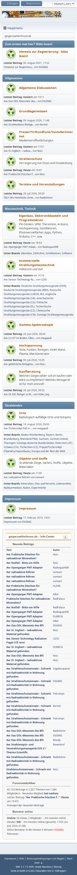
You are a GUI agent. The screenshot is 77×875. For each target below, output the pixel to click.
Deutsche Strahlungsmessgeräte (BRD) (26, 290)
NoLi (40, 151)
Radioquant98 (50, 247)
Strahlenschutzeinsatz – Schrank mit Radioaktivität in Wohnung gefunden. (28, 773)
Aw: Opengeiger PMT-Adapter (24, 567)
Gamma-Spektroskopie (36, 325)
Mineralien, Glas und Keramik (38, 483)
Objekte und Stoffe (33, 458)
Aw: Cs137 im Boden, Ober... (20, 338)
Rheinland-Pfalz (29, 439)
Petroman (58, 693)
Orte (22, 413)
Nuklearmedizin (13, 487)
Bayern (50, 434)
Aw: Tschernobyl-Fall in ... (18, 428)
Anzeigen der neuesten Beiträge (25, 805)
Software (67, 253)
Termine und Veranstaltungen (42, 184)
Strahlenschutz (30, 159)
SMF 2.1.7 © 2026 (25, 867)
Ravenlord (58, 744)
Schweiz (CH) (11, 447)
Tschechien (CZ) (29, 447)
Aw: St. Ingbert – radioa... (18, 151)
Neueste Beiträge (23, 544)
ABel (55, 594)
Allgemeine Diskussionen (38, 88)
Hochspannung (30, 345)
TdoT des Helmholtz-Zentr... (19, 197)
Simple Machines (43, 867)
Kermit (43, 124)
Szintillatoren (53, 253)
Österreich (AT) (63, 443)
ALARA (57, 586)
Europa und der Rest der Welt (48, 451)
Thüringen (9, 443)
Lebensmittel (63, 483)
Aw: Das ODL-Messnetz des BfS (25, 625)
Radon (26, 487)
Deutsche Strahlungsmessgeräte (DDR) (43, 286)
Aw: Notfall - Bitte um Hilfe (22, 563)
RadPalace (59, 599)
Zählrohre (38, 253)
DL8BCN (58, 616)
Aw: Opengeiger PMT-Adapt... (20, 247)
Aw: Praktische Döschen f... (19, 174)
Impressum (27, 508)
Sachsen (44, 439)
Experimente (38, 487)
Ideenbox (26, 253)
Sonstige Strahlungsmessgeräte (55, 314)
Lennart (39, 477)
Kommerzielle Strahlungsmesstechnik (37, 262)
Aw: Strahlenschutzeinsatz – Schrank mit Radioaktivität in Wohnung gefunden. (28, 672)
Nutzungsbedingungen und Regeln (45, 858)
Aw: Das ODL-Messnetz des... (20, 101)
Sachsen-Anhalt (59, 439)
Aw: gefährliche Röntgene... (19, 364)
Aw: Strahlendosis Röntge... (19, 124)
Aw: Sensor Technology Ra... (19, 279)
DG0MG (43, 67)
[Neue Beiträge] (11, 54)
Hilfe (21, 858)
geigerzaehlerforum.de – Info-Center (31, 536)
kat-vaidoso (51, 793)
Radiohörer (46, 197)
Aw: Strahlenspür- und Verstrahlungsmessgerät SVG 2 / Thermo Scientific (26, 748)
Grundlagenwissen (33, 111)
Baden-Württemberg (33, 434)
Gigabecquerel (61, 668)
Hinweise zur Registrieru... (18, 67)
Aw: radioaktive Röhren (17, 477)
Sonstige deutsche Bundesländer (35, 443)
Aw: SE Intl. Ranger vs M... (18, 394)
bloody (57, 740)
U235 (44, 279)
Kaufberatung (29, 371)
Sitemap (58, 867)
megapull (46, 338)
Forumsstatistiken (23, 783)
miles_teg (43, 394)
